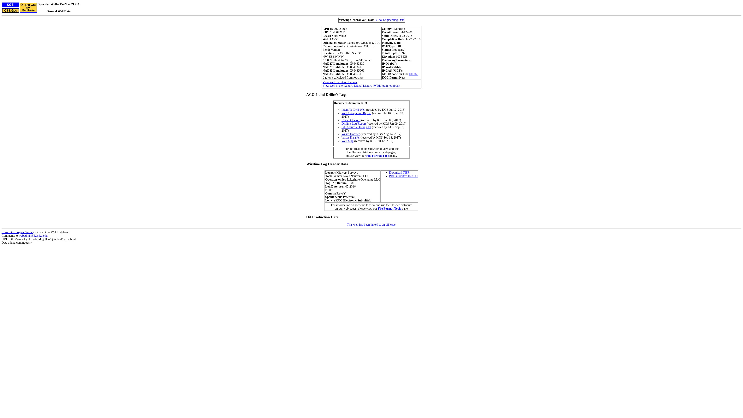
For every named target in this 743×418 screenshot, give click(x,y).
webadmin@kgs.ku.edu (33, 235)
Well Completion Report (356, 113)
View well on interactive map (340, 82)
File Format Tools (377, 155)
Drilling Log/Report (354, 123)
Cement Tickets (351, 120)
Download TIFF (399, 172)
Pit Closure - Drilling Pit (356, 127)
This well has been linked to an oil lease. (371, 224)
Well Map (348, 141)
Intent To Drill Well (353, 109)
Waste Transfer (351, 134)
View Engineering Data (390, 19)
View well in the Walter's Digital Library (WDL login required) (361, 85)
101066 (413, 74)
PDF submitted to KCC (403, 176)
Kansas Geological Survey (18, 232)
